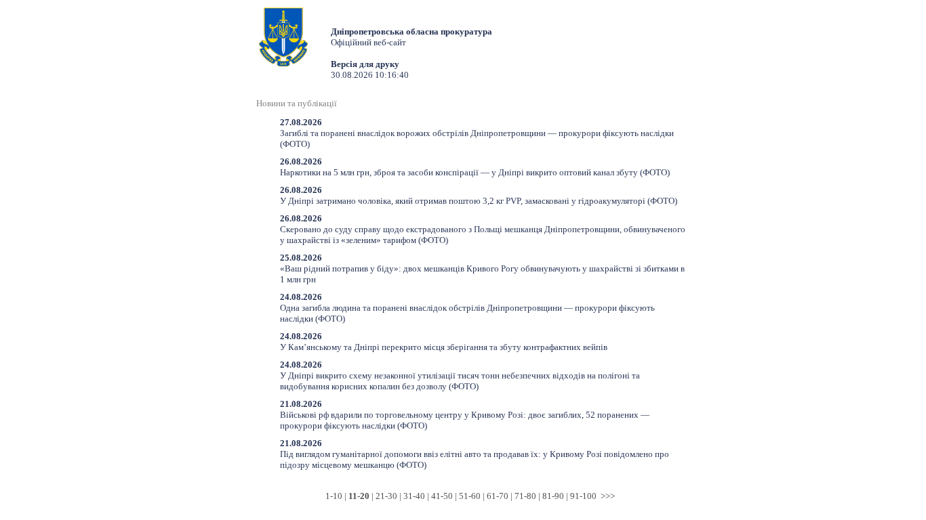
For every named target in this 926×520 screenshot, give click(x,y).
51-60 (470, 496)
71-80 (525, 496)
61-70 (497, 496)
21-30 (386, 496)
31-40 (414, 496)
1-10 (333, 496)
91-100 (583, 496)
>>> (608, 496)
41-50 (442, 496)
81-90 (553, 496)
